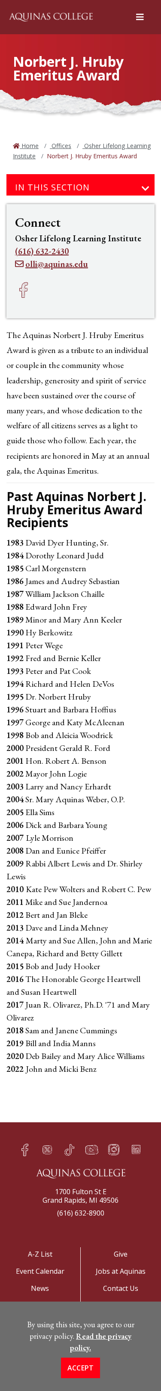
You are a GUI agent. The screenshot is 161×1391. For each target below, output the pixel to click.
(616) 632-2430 (42, 251)
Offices (60, 146)
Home (29, 146)
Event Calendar (40, 1271)
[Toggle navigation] (146, 189)
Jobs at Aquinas (121, 1271)
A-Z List (40, 1254)
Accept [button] (80, 1368)
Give (121, 1254)
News (40, 1288)
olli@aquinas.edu (56, 264)
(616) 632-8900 (80, 1213)
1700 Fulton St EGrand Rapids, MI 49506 (80, 1196)
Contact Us (120, 1288)
